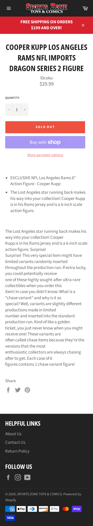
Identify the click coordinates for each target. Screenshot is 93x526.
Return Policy (17, 451)
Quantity (12, 98)
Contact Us (15, 442)
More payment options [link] (45, 155)
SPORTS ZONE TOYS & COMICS (39, 494)
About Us (13, 434)
